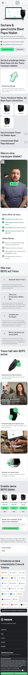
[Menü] (6, 3)
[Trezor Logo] (3, 3)
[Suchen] (17, 3)
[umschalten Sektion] (25, 134)
